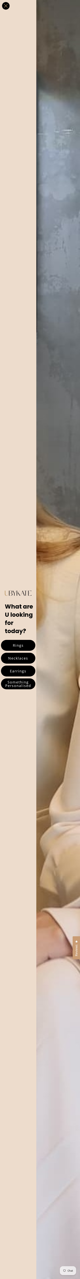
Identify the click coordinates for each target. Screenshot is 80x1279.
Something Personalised (18, 684)
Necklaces (18, 658)
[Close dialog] (6, 6)
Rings (18, 645)
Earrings (18, 671)
